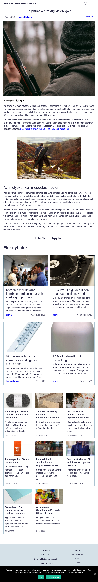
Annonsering (77, 554)
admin (9, 315)
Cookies (77, 562)
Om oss (77, 558)
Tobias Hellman (25, 17)
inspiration (90, 16)
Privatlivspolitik (53, 577)
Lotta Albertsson (13, 381)
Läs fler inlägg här (49, 238)
